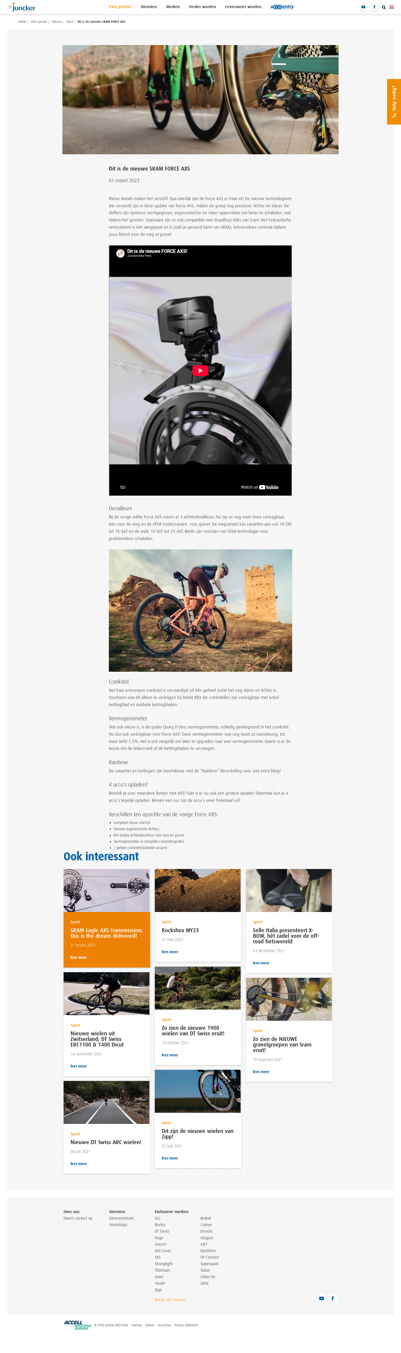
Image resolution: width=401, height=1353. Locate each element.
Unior (159, 1276)
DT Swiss (162, 1231)
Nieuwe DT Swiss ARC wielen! (106, 1142)
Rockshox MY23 (180, 930)
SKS (158, 1257)
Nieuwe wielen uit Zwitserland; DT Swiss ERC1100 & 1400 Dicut (97, 1039)
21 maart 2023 (83, 945)
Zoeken (150, 1325)
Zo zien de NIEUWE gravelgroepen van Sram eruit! (282, 1044)
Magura (206, 1237)
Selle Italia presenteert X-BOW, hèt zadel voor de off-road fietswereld (286, 936)
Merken (173, 7)
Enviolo (206, 1231)
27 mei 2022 (172, 940)
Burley (160, 1224)
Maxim (160, 1244)
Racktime (208, 1250)
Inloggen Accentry (282, 7)
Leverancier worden (243, 7)
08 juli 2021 (80, 1151)
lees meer (79, 957)
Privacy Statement (186, 1325)
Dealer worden (202, 7)
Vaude (160, 1283)
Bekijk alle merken (170, 1299)
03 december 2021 (269, 951)
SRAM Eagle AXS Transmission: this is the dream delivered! (106, 933)
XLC (157, 1218)
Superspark (209, 1263)
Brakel (205, 1218)
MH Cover (163, 1250)
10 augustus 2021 (268, 1059)
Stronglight (163, 1263)
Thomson (162, 1270)
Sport (75, 922)
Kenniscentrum (120, 1218)
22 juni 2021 (172, 1146)
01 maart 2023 (124, 180)
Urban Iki (207, 1276)
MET (203, 1244)
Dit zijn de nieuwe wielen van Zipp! (197, 1133)
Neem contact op (78, 1218)
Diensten (149, 7)
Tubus (205, 1270)
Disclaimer (164, 1325)
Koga (159, 1237)
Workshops (118, 1224)
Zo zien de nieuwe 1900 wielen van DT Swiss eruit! (193, 1030)
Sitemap (137, 1325)
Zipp (158, 1289)
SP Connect (209, 1257)
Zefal (204, 1283)
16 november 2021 (86, 1054)
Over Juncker (120, 7)
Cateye (206, 1224)
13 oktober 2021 (175, 1043)
